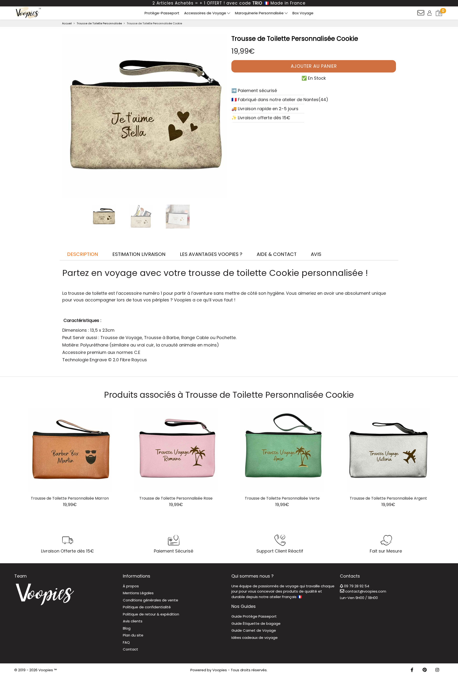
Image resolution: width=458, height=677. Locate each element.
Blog (126, 628)
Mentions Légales (138, 592)
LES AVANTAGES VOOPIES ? (211, 254)
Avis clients (132, 621)
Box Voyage (302, 13)
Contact (130, 649)
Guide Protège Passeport (254, 616)
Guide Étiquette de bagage (256, 623)
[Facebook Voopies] (412, 670)
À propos (131, 586)
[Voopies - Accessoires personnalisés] (28, 12)
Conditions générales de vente (150, 600)
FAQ (126, 642)
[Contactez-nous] (421, 14)
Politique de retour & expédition (151, 614)
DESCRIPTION (82, 254)
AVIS (316, 254)
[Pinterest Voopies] (424, 670)
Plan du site (133, 635)
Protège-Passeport (162, 13)
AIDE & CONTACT (277, 254)
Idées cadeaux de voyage (254, 637)
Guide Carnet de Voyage (253, 630)
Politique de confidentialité (147, 607)
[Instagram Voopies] (437, 670)
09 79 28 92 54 (356, 586)
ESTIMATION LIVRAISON (139, 254)
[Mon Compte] (429, 13)
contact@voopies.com (365, 591)
